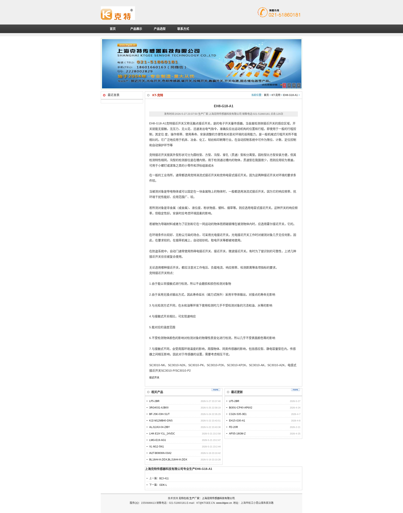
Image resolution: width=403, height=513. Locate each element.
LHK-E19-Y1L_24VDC (162, 433)
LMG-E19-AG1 (157, 440)
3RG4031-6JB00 (159, 407)
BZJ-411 (164, 478)
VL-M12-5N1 (156, 446)
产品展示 (136, 28)
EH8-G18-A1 (290, 95)
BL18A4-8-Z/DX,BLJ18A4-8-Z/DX (168, 459)
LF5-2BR (154, 401)
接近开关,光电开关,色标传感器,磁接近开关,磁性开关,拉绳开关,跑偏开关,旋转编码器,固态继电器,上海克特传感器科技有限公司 (158, 13)
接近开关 (154, 377)
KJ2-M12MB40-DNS (161, 420)
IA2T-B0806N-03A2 (160, 453)
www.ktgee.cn (224, 502)
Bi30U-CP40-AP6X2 (240, 407)
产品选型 (160, 28)
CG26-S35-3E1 (238, 414)
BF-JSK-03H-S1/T (159, 414)
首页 (113, 28)
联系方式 (183, 28)
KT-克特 (276, 95)
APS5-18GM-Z (237, 433)
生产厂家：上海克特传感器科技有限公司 (212, 498)
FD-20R (233, 427)
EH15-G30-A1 (237, 420)
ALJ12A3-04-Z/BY (159, 427)
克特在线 (184, 498)
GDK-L (163, 484)
